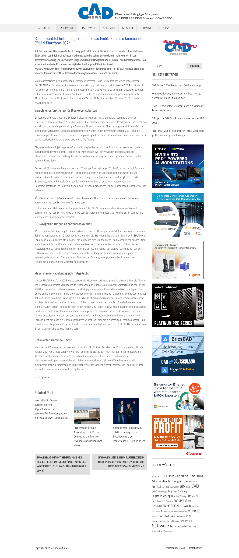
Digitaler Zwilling (177, 491)
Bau (167, 487)
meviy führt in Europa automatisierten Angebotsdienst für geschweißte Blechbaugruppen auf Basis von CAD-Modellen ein (51, 409)
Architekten (192, 481)
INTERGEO (156, 511)
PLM (188, 516)
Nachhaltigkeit (168, 516)
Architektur (158, 487)
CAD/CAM (156, 491)
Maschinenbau (181, 512)
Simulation (186, 521)
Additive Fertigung (190, 476)
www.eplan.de (42, 377)
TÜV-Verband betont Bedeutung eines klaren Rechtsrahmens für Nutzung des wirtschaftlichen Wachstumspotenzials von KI (61, 464)
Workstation (167, 531)
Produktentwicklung (159, 521)
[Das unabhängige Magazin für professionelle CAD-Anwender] (42, 17)
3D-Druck (169, 476)
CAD (195, 486)
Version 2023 (123, 85)
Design (164, 491)
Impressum (172, 547)
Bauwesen (174, 486)
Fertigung (169, 501)
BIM (182, 486)
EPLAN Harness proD (130, 324)
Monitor (155, 516)
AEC (181, 481)
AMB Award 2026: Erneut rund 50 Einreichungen (177, 85)
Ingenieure (195, 506)
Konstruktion (170, 511)
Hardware (88, 28)
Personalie (181, 516)
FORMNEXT (180, 501)
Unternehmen (189, 526)
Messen (127, 28)
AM (186, 481)
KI (161, 511)
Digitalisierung (161, 496)
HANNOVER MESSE (164, 506)
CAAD (188, 487)
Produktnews (173, 521)
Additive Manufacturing (165, 481)
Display (175, 496)
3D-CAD (158, 476)
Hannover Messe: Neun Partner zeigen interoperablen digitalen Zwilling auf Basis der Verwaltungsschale (120, 462)
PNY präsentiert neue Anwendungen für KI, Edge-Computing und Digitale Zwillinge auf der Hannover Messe (88, 436)
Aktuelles (45, 28)
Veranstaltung (157, 531)
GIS (189, 501)
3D (153, 476)
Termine (146, 28)
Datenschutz (196, 547)
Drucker (193, 496)
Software (67, 28)
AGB (183, 547)
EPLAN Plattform (48, 85)
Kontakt (165, 28)
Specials (109, 28)
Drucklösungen (158, 501)
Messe (193, 511)
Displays (183, 496)
